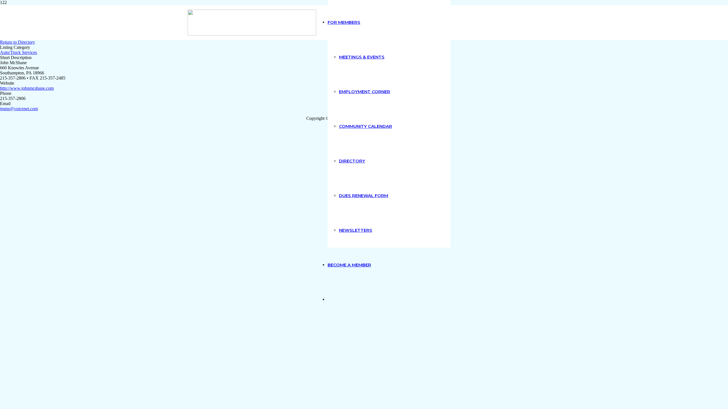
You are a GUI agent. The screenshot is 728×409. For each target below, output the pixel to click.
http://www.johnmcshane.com (27, 88)
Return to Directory (17, 42)
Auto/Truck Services (18, 52)
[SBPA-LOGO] (252, 34)
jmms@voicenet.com (19, 108)
